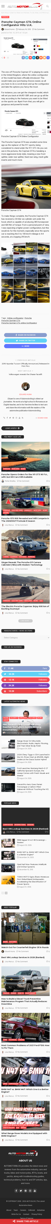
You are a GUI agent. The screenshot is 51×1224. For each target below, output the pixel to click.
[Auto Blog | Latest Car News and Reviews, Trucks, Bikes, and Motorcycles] (23, 1153)
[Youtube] (25, 691)
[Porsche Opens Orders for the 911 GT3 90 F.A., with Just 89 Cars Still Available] (25, 456)
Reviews (30, 825)
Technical (12, 1040)
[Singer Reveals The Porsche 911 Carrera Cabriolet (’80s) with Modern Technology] (25, 544)
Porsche (5, 17)
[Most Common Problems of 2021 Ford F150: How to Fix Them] (25, 1028)
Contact (26, 1214)
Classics (13, 557)
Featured (22, 557)
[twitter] (25, 674)
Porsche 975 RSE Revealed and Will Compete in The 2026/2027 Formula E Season (25, 519)
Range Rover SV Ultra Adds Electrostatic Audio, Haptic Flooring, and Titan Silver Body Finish (32, 743)
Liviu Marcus (9, 525)
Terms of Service (26, 1218)
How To (21, 993)
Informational (20, 825)
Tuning (6, 557)
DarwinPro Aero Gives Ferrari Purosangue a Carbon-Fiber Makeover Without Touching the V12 (33, 786)
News (23, 469)
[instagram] (25, 685)
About (8, 1210)
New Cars (15, 469)
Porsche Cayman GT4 (10, 320)
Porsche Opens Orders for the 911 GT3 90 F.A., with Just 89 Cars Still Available (24, 475)
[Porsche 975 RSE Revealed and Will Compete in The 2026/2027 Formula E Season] (25, 500)
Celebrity (14, 718)
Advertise (41, 1210)
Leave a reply (11, 428)
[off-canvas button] (3, 6)
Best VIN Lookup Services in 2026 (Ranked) (25, 829)
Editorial (31, 1210)
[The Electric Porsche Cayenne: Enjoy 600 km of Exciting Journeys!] (25, 588)
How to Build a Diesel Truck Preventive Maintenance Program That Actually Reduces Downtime (24, 1001)
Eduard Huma (9, 29)
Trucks (6, 993)
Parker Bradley (10, 481)
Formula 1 (28, 510)
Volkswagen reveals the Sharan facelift (25, 374)
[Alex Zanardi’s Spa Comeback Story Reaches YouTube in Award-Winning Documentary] (25, 721)
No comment (39, 29)
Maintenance (30, 993)
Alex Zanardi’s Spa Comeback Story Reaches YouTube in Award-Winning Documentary (22, 727)
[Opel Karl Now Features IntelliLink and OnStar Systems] (8, 867)
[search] (47, 6)
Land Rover (7, 1125)
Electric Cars (17, 510)
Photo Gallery (8, 1128)
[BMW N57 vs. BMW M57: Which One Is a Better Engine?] (8, 855)
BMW (5, 1084)
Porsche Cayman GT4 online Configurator (19, 323)
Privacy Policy (37, 1214)
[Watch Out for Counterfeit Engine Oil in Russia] (25, 928)
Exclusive (23, 718)
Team (16, 1210)
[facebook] (25, 668)
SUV (41, 601)
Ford (5, 1040)
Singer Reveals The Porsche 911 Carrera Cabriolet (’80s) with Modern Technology (21, 563)
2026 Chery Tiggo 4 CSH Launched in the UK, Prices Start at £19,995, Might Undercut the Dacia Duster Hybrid (33, 757)
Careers (23, 1210)
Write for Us (16, 1214)
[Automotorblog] (25, 6)
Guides (13, 993)
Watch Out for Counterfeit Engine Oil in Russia (25, 947)
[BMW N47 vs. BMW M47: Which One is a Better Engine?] (25, 1072)
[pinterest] (25, 679)
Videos (5, 720)
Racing (6, 513)
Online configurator (15, 318)
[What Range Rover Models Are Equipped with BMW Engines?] (25, 1115)
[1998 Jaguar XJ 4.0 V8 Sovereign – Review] (8, 843)
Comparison (8, 825)
